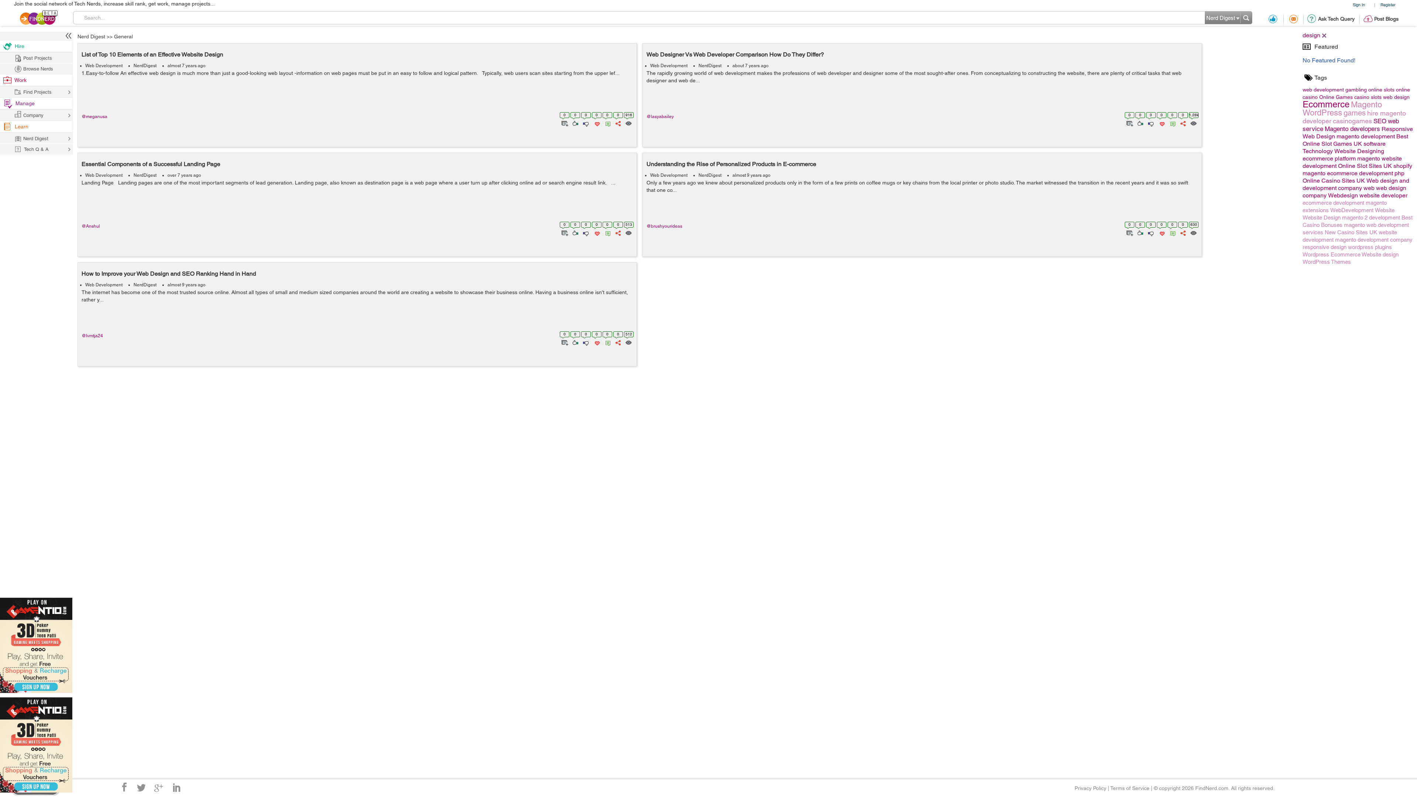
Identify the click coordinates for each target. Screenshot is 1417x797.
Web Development (104, 65)
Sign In (1359, 4)
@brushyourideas (664, 226)
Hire (19, 46)
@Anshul (91, 226)
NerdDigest (145, 65)
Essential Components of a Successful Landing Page (151, 164)
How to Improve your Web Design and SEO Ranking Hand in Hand (169, 273)
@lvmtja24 (92, 335)
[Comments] (606, 123)
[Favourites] (596, 123)
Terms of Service (1129, 788)
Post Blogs (1386, 19)
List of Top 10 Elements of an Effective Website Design (152, 54)
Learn (21, 127)
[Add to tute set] (564, 123)
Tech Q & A (36, 149)
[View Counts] (628, 123)
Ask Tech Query (1336, 19)
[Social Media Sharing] (617, 123)
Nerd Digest (91, 36)
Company (33, 115)
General (123, 36)
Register (1388, 4)
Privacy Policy (1090, 788)
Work (20, 80)
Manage (25, 103)
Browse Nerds (38, 69)
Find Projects (37, 92)
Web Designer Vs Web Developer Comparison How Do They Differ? (735, 54)
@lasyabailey (660, 116)
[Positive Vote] (574, 123)
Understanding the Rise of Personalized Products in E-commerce (731, 164)
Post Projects (37, 58)
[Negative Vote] (585, 123)
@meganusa (94, 116)
